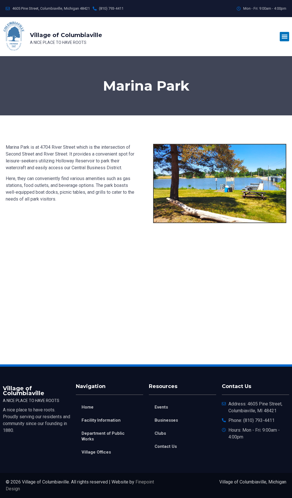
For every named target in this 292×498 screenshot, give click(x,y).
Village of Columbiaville (66, 35)
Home (88, 407)
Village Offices (96, 452)
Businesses (166, 420)
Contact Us (166, 446)
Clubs (160, 433)
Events (161, 407)
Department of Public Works (103, 436)
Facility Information (101, 420)
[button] (284, 36)
